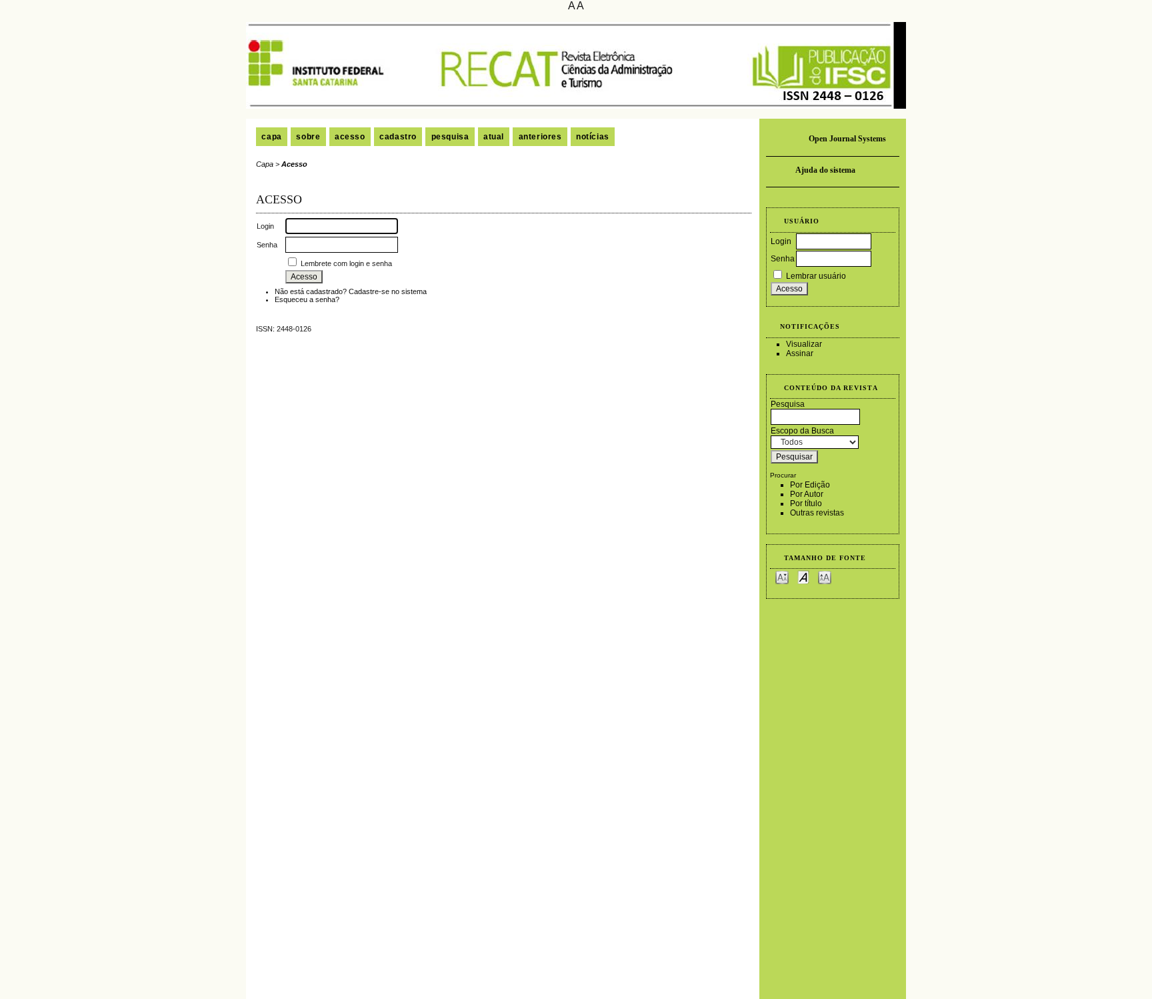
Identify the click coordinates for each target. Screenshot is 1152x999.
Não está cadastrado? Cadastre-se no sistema (351, 291)
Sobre (308, 136)
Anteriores (540, 136)
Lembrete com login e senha (346, 263)
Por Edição (810, 484)
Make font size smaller (782, 576)
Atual (493, 136)
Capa (271, 136)
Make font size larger (824, 576)
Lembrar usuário (816, 276)
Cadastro (398, 136)
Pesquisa (450, 136)
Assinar (799, 353)
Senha (783, 258)
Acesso (350, 136)
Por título (806, 503)
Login (781, 241)
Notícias (592, 136)
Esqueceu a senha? (307, 299)
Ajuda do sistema (825, 170)
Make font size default (803, 576)
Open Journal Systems (847, 138)
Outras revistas (817, 513)
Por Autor (806, 494)
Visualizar (804, 344)
